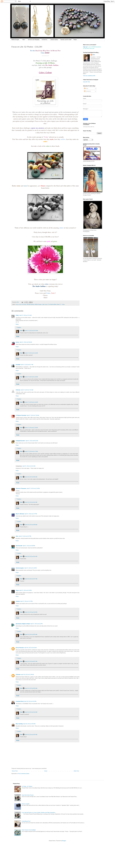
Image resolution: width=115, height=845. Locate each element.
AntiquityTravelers (20, 440)
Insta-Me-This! (86, 82)
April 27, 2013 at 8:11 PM (36, 623)
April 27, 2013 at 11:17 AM (31, 451)
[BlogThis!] (27, 302)
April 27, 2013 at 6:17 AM (27, 364)
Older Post (76, 771)
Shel (21, 330)
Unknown (18, 674)
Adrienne (18, 390)
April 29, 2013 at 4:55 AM (29, 723)
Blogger (64, 840)
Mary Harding (19, 723)
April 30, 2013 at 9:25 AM (31, 712)
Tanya (17, 590)
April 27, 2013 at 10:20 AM (28, 466)
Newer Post (15, 771)
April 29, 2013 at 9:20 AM (31, 556)
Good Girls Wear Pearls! (28, 795)
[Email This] (25, 302)
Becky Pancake (20, 647)
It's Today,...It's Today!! (27, 786)
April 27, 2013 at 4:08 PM (29, 545)
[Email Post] (22, 302)
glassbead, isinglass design (23, 623)
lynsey (17, 342)
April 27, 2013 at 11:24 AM (33, 488)
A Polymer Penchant (21, 415)
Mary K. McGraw (20, 513)
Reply (17, 324)
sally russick (45, 304)
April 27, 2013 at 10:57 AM (31, 330)
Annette (18, 601)
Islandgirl (18, 364)
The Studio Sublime (52, 304)
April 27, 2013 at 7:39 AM (33, 415)
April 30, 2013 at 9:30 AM (31, 734)
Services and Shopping (33, 39)
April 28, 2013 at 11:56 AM (27, 674)
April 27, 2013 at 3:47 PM (25, 536)
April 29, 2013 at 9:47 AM (31, 578)
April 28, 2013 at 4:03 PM (30, 701)
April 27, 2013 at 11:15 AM (31, 427)
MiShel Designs (15, 39)
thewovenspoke (20, 568)
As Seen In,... (45, 39)
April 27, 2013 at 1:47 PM (31, 513)
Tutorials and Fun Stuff (65, 39)
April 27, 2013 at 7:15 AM (27, 390)
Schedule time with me (88, 126)
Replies (19, 327)
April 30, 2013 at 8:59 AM (31, 688)
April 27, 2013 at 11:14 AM (31, 402)
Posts (86, 88)
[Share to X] (28, 302)
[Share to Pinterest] (32, 302)
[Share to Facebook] (30, 302)
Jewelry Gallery (54, 39)
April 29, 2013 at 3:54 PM (31, 612)
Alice (17, 536)
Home (45, 771)
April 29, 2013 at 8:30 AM (31, 477)
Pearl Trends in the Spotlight (29, 830)
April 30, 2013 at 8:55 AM (31, 634)
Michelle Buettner (30, 304)
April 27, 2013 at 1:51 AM (25, 315)
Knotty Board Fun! (26, 821)
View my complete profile (89, 75)
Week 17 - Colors (61, 304)
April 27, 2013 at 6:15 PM (25, 590)
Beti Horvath (19, 545)
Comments (88, 91)
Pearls (75, 39)
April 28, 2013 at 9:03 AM (30, 647)
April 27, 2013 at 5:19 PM (30, 568)
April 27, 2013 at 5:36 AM (26, 342)
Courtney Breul (20, 701)
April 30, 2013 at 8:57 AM (31, 661)
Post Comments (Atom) (23, 773)
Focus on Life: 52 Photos (21, 304)
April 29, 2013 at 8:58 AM (31, 524)
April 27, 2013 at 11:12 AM (31, 353)
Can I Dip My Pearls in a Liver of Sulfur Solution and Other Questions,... (39, 812)
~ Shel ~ (24, 39)
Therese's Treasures (21, 488)
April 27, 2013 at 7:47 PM (26, 601)
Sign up (85, 47)
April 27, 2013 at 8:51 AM (32, 440)
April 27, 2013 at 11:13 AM (31, 376)
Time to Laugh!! (25, 804)
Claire (17, 315)
